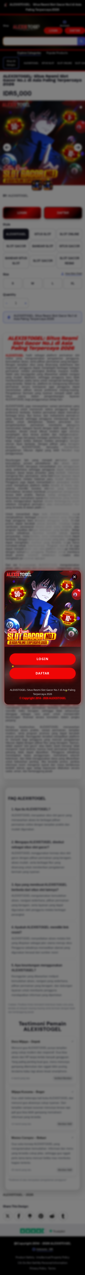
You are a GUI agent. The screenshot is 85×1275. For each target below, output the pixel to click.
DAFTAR (43, 673)
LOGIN (43, 659)
